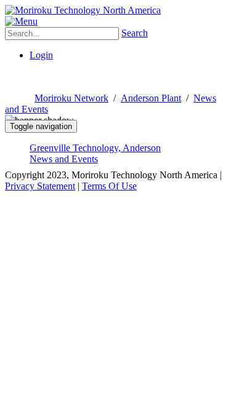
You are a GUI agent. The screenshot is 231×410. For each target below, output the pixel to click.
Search (134, 33)
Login (41, 55)
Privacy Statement (40, 186)
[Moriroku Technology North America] (83, 10)
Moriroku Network (71, 98)
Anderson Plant (151, 98)
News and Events (64, 159)
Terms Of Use (109, 186)
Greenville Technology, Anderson (95, 148)
